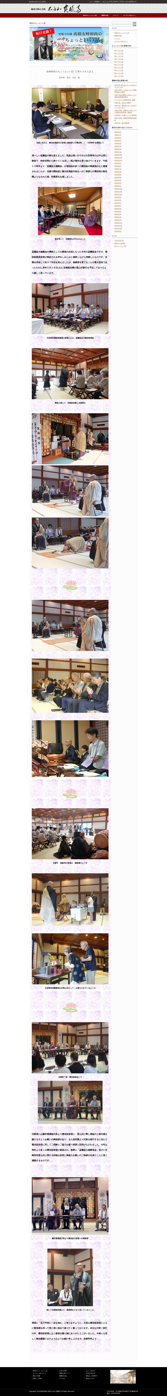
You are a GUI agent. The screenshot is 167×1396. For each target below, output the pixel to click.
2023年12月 (118, 223)
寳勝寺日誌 (104, 15)
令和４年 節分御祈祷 (121, 123)
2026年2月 (117, 149)
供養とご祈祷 (37, 1378)
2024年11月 (118, 192)
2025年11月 (118, 157)
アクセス (62, 1378)
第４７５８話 (118, 53)
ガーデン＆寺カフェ (129, 15)
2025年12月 (118, 155)
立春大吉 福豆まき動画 (122, 103)
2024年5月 (117, 209)
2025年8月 (117, 166)
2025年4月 (117, 177)
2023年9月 (117, 231)
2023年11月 (118, 226)
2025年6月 (117, 172)
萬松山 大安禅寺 (119, 243)
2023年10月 (118, 228)
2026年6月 (117, 138)
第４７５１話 (118, 73)
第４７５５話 (118, 62)
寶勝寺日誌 (63, 1376)
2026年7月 (117, 135)
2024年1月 (117, 220)
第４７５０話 (118, 76)
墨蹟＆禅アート (64, 1373)
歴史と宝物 (36, 1376)
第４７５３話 (118, 67)
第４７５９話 (118, 50)
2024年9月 (117, 197)
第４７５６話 (118, 59)
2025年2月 (117, 183)
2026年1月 (117, 152)
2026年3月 (117, 146)
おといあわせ (90, 1371)
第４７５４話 (118, 65)
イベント (115, 15)
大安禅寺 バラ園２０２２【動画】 (125, 115)
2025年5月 (117, 175)
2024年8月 (117, 200)
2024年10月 (118, 194)
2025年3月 (117, 180)
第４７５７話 (118, 56)
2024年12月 (118, 189)
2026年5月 (117, 140)
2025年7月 (117, 169)
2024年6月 (117, 206)
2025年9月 (117, 163)
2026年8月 (117, 132)
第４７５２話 (118, 70)
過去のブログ (90, 1378)
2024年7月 (117, 203)
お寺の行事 (63, 1371)
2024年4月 (117, 211)
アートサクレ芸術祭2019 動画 (124, 100)
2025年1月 (117, 186)
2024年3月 (117, 214)
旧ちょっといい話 (120, 246)
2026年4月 (117, 143)
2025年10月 (118, 160)
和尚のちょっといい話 (90, 15)
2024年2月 (117, 217)
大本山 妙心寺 (119, 240)
